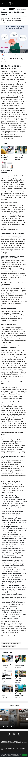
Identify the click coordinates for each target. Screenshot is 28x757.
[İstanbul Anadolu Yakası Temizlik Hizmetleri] (21, 153)
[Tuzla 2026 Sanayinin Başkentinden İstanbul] (20, 676)
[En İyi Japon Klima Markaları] (7, 167)
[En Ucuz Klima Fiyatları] (14, 719)
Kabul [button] (25, 755)
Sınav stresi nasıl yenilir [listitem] (8, 646)
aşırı (9, 393)
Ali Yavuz (7, 18)
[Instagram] (18, 734)
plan (9, 296)
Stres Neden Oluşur (7, 109)
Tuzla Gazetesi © (5, 748)
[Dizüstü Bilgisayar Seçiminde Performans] (7, 153)
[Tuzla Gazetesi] (9, 3)
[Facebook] (9, 734)
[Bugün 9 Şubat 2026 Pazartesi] (20, 691)
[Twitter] (14, 734)
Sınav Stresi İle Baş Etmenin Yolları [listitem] (11, 643)
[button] (14, 9)
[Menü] (2, 3)
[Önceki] (1, 719)
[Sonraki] (27, 719)
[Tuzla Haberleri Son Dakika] (7, 691)
